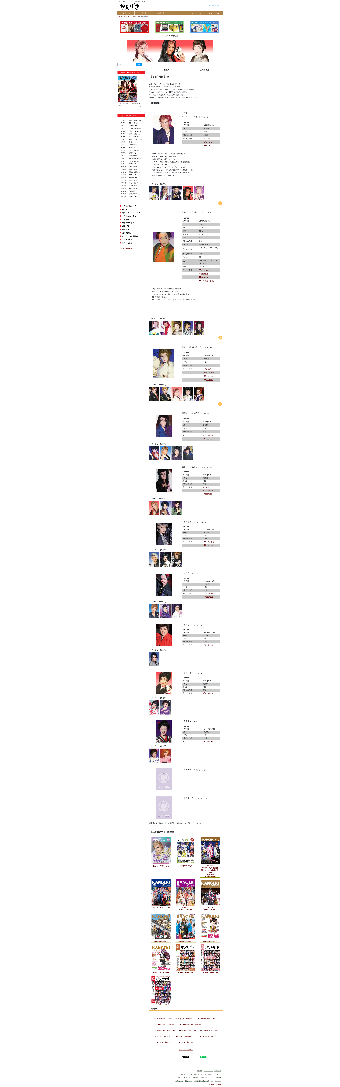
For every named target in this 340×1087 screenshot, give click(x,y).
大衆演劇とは (127, 219)
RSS (212, 1081)
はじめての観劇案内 (130, 236)
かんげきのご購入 (129, 216)
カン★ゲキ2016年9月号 (205, 1036)
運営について (188, 1081)
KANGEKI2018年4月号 (188, 1030)
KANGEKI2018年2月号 (209, 1030)
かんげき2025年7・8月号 (163, 1019)
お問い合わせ (127, 243)
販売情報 (199, 1071)
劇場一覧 (125, 229)
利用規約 (195, 1077)
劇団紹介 (167, 70)
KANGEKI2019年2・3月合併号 (164, 1030)
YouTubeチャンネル (208, 281)
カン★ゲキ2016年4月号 (162, 1042)
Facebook (209, 146)
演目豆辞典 (126, 233)
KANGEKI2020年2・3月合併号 (190, 1024)
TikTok (207, 487)
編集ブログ (217, 1071)
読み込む (220, 203)
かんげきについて (213, 5)
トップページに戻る (186, 1050)
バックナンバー (128, 209)
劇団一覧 (125, 226)
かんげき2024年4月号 (184, 1019)
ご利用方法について (205, 1077)
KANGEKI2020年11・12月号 (164, 1024)
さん (135, 120)
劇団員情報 (204, 70)
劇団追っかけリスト (186, 1074)
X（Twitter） (210, 142)
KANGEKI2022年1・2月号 (206, 1019)
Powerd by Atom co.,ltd (214, 1084)
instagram (204, 274)
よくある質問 (127, 239)
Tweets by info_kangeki (125, 248)
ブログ (208, 139)
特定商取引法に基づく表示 (201, 1081)
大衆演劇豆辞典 (128, 223)
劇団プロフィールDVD (131, 213)
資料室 (209, 1074)
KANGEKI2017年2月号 (162, 1036)
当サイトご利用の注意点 (185, 1077)
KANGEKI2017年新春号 (183, 1036)
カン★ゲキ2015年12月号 (184, 1042)
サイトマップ (217, 1074)
